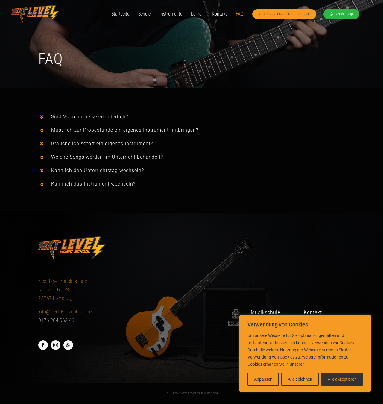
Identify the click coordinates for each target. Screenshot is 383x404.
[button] (191, 117)
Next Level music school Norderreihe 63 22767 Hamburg (63, 289)
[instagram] (55, 345)
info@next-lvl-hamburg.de (65, 312)
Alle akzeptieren (342, 379)
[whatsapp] (68, 345)
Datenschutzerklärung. (326, 364)
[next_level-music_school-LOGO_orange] (35, 7)
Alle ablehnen (300, 379)
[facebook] (43, 345)
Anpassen (263, 379)
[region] (305, 353)
